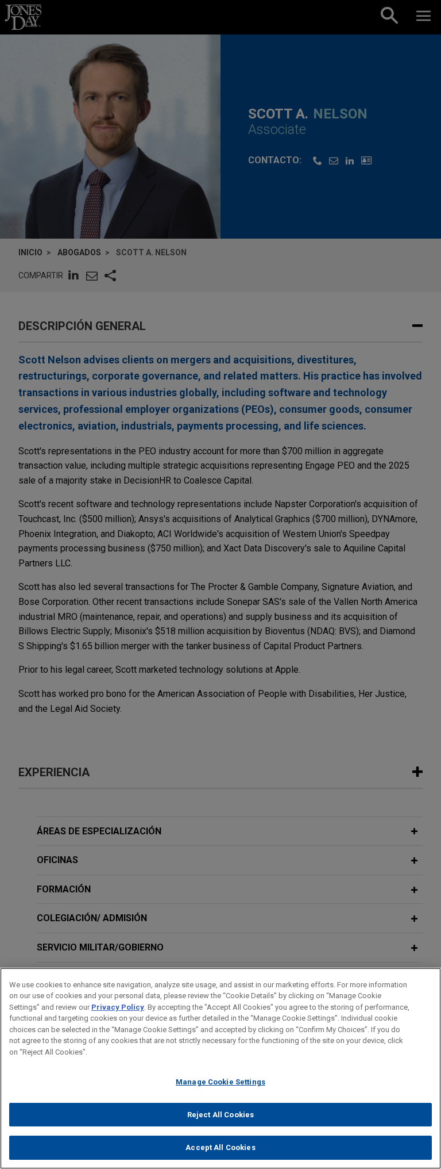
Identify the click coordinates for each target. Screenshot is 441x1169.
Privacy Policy (117, 1007)
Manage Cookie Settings (220, 1082)
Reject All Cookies (220, 1114)
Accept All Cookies (220, 1147)
